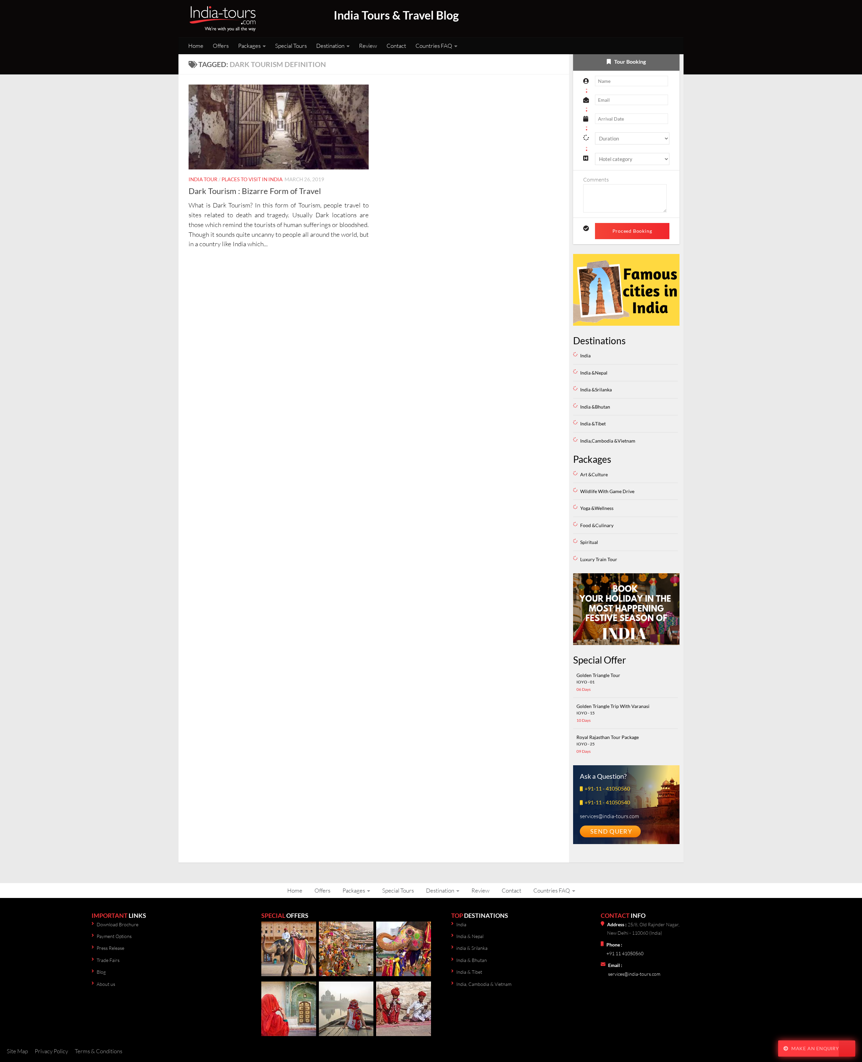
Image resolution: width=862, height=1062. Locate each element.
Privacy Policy (51, 1051)
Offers (221, 45)
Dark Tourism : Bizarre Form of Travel (255, 191)
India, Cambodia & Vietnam (483, 984)
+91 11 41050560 (624, 953)
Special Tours (291, 45)
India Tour (203, 179)
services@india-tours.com (634, 974)
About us (106, 984)
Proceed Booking (632, 231)
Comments (596, 179)
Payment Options (114, 936)
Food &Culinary (597, 525)
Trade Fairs (108, 960)
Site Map (17, 1051)
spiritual (589, 542)
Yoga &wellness (597, 508)
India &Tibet (593, 423)
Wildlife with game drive (607, 491)
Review (368, 45)
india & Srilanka (472, 948)
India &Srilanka (596, 389)
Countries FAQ (434, 45)
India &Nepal (593, 373)
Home (195, 45)
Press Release (110, 948)
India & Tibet (469, 972)
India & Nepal (470, 936)
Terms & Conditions (98, 1051)
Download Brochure (117, 924)
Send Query (611, 831)
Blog (101, 972)
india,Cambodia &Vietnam (607, 441)
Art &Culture (594, 474)
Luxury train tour (598, 559)
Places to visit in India (252, 179)
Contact (396, 45)
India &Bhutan (595, 407)
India (585, 355)
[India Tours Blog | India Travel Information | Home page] (222, 18)
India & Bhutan (471, 960)
